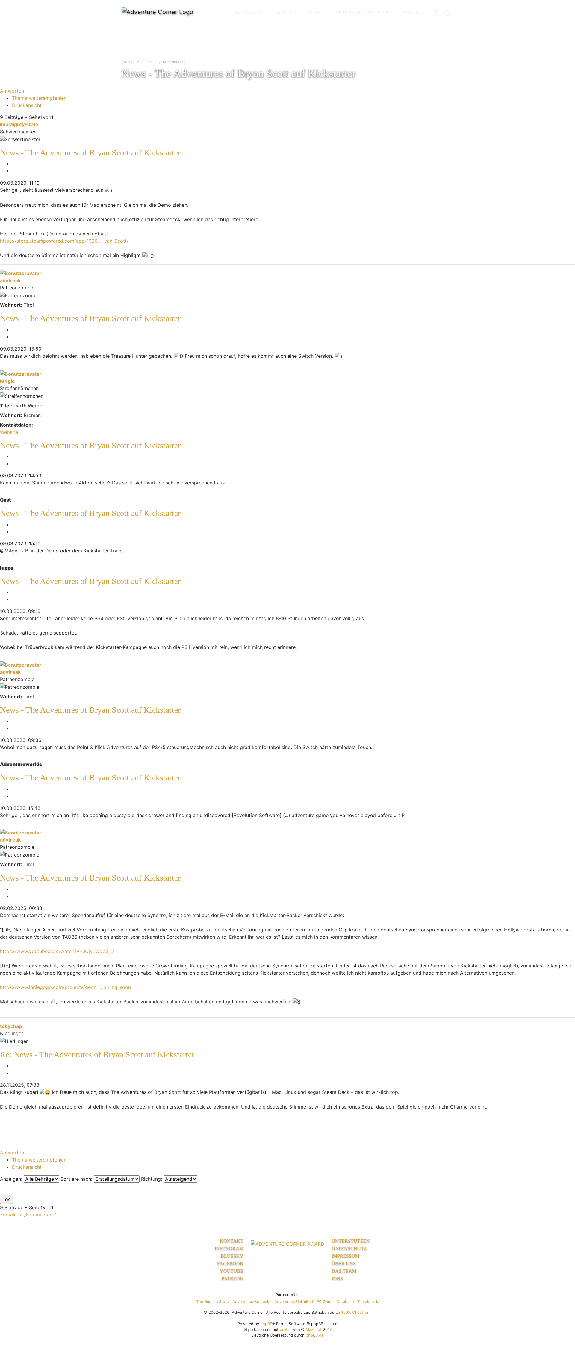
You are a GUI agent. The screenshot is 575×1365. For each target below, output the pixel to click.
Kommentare (174, 62)
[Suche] (447, 12)
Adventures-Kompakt (251, 1301)
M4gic (7, 381)
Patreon (232, 1278)
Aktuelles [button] (248, 12)
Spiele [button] (284, 12)
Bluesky (232, 1256)
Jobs (337, 1278)
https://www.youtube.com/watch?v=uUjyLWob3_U (57, 951)
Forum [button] (411, 12)
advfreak (10, 280)
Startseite (130, 62)
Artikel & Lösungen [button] (362, 12)
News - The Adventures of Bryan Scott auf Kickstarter (90, 152)
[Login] (435, 12)
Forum (151, 62)
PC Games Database (335, 1301)
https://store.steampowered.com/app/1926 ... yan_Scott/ (64, 241)
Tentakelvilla (368, 1301)
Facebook (230, 1263)
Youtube (231, 1271)
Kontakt (231, 1241)
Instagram (229, 1248)
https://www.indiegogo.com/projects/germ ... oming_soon (65, 987)
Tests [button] (314, 12)
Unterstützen (351, 1241)
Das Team (344, 1271)
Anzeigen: (12, 1179)
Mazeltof (314, 1329)
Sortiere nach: (77, 1179)
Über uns (344, 1263)
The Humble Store (212, 1301)
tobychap (11, 1026)
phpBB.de (314, 1335)
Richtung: (152, 1179)
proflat (286, 1329)
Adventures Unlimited (293, 1301)
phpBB (266, 1324)
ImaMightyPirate (19, 124)
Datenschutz (349, 1248)
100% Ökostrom (355, 1312)
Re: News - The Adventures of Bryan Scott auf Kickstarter (97, 1054)
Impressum (345, 1256)
